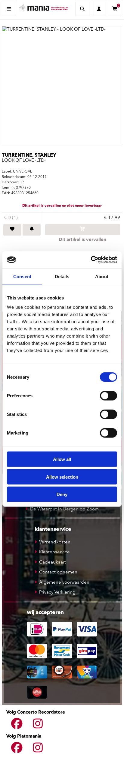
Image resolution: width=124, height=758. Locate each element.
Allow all (62, 459)
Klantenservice (54, 552)
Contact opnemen (58, 572)
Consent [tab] (22, 276)
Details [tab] (62, 276)
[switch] (108, 396)
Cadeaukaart (52, 562)
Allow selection (62, 476)
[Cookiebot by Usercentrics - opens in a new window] (90, 260)
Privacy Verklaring (57, 592)
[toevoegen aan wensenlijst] (12, 230)
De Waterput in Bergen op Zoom (64, 509)
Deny (62, 494)
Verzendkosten (54, 542)
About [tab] (101, 276)
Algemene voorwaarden (64, 582)
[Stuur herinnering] (32, 230)
